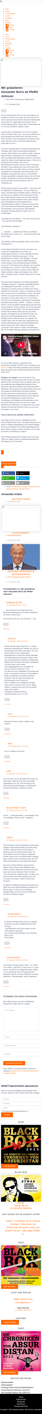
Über (7, 9)
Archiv (7, 16)
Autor (7, 11)
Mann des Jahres (34, 487)
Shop (7, 20)
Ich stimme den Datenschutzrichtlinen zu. (15, 1111)
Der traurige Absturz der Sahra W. (15, 1392)
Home (21, 1397)
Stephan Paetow (24, 489)
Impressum (21, 1404)
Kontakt (8, 23)
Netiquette (21, 1402)
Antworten (6, 629)
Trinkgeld (8, 18)
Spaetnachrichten (12, 489)
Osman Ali (4, 367)
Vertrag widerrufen (21, 1406)
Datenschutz (21, 1399)
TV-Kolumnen (10, 14)
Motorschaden (21, 499)
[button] (8, 473)
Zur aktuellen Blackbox (21, 1208)
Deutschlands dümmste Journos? (15, 1390)
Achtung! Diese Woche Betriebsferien (17, 1387)
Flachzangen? (21, 533)
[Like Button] (3, 110)
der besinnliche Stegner (19, 487)
